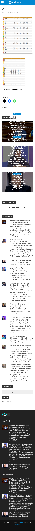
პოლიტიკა (17, 114)
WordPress (17, 524)
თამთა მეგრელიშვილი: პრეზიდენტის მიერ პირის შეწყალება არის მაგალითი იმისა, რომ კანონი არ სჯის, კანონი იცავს (21, 339)
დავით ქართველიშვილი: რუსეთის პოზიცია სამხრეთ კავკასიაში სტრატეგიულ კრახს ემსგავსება (17, 182)
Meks (21, 522)
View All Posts (28, 202)
